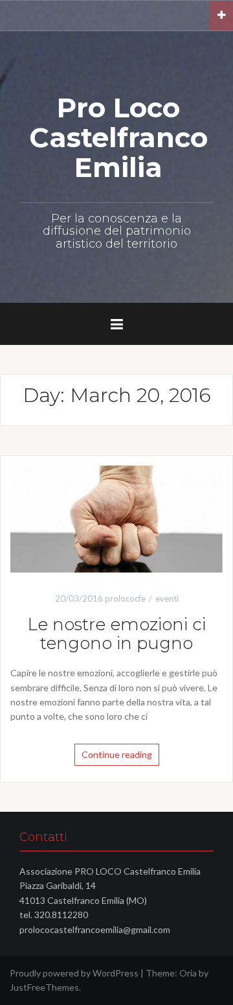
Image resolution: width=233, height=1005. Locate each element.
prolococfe (125, 598)
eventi (167, 598)
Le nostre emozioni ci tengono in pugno (117, 634)
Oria (188, 972)
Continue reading (117, 754)
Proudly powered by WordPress (74, 972)
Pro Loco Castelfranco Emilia (118, 137)
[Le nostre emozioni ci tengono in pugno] (116, 517)
